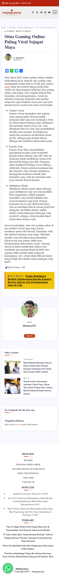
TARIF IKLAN (28, 482)
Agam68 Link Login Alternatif (26, 493)
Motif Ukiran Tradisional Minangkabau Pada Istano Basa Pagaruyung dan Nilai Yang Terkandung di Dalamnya (30, 511)
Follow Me (29, 336)
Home (4, 27)
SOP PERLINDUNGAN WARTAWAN (28, 468)
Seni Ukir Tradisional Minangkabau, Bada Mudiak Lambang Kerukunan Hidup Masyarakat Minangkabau (30, 501)
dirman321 (20, 57)
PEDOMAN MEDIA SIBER (28, 464)
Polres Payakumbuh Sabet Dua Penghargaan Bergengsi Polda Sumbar (28, 547)
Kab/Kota (12, 27)
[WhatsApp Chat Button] (8, 568)
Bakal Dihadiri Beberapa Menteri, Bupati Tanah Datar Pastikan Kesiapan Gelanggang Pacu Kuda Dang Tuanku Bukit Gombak (37, 367)
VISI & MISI (28, 477)
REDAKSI (28, 460)
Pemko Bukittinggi (26, 27)
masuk (18, 424)
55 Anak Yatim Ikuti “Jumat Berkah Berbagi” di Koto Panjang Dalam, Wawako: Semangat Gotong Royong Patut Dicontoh (28, 537)
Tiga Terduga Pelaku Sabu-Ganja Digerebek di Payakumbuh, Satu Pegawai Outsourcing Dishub (28, 528)
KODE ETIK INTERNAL (28, 473)
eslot (7, 86)
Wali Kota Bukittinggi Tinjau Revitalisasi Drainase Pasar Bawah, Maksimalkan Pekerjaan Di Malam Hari (28, 555)
